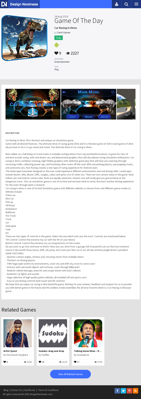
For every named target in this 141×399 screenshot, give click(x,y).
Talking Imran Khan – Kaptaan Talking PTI (97, 351)
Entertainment (62, 61)
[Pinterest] (129, 391)
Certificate (29, 390)
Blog (5, 390)
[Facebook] (117, 391)
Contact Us (16, 390)
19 (42, 361)
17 (77, 361)
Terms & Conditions (48, 390)
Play (56, 69)
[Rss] (135, 391)
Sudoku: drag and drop (51, 351)
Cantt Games (63, 32)
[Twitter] (123, 391)
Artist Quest (10, 351)
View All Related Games (70, 374)
